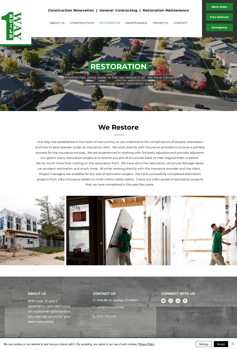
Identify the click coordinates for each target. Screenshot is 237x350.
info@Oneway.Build (110, 307)
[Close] (232, 344)
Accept (221, 344)
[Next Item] (230, 230)
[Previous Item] (6, 230)
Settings (203, 344)
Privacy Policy (146, 344)
